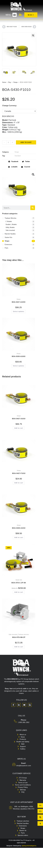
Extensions (8, 244)
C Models (9, 221)
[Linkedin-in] (19, 705)
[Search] (32, 207)
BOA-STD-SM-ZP (18, 637)
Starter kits (8, 237)
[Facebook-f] (13, 705)
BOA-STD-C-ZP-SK (18, 583)
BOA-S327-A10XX (18, 302)
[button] (14, 15)
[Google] (30, 705)
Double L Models (11, 224)
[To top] (40, 823)
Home (4, 82)
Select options (18, 311)
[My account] (20, 14)
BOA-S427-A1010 (18, 419)
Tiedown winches (10, 218)
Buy (9, 82)
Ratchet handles (10, 234)
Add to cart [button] (18, 428)
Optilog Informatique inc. (29, 845)
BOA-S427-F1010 (18, 473)
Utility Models (10, 227)
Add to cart (26, 142)
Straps (15, 82)
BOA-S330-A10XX (18, 356)
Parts (6, 248)
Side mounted (10, 230)
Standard (18, 156)
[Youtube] (24, 705)
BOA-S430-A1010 (18, 528)
